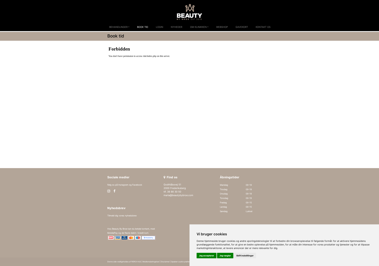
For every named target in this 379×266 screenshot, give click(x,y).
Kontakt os (263, 26)
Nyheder (176, 26)
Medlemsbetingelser (151, 262)
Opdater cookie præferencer (182, 262)
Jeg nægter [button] (225, 255)
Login (159, 26)
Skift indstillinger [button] (245, 255)
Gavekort (242, 26)
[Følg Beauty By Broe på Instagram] (108, 191)
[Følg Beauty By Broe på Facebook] (114, 191)
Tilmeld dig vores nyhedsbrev (122, 215)
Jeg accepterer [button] (206, 255)
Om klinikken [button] (198, 26)
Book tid (142, 26)
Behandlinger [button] (118, 26)
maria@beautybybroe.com (178, 195)
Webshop (222, 26)
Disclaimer (165, 262)
